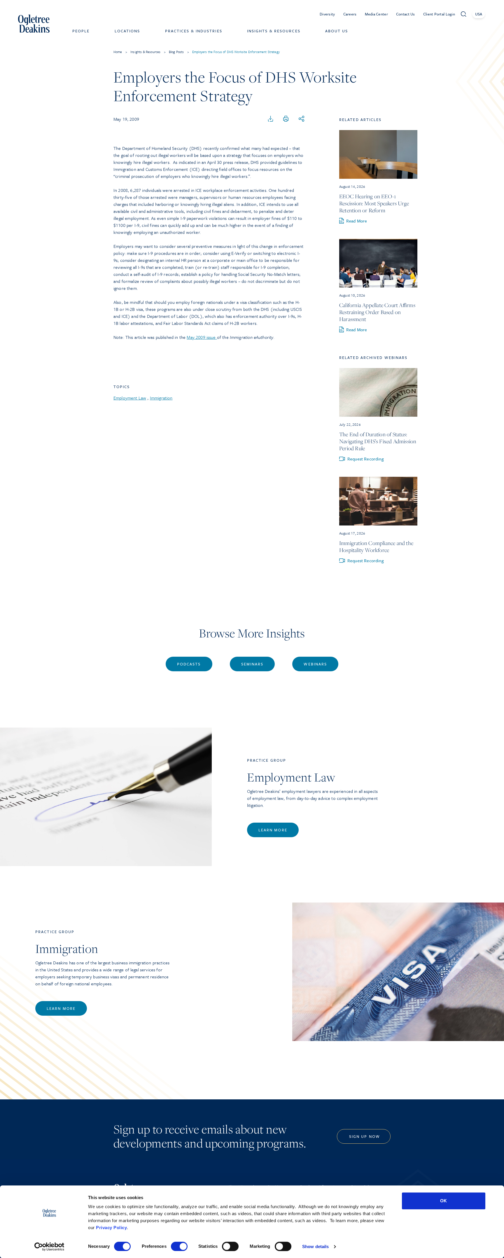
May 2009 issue (202, 337)
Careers (350, 14)
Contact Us (405, 14)
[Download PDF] (270, 119)
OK (443, 1200)
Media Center (376, 14)
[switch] (179, 1246)
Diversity (327, 14)
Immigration (161, 398)
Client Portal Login (439, 14)
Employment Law (129, 398)
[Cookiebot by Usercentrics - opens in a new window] (49, 1246)
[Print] (285, 119)
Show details (315, 1246)
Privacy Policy (111, 1227)
